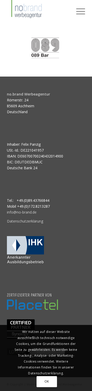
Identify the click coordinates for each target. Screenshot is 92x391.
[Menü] (78, 10)
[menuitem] (78, 10)
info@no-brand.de (22, 212)
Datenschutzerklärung (25, 221)
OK (46, 381)
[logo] (38, 10)
